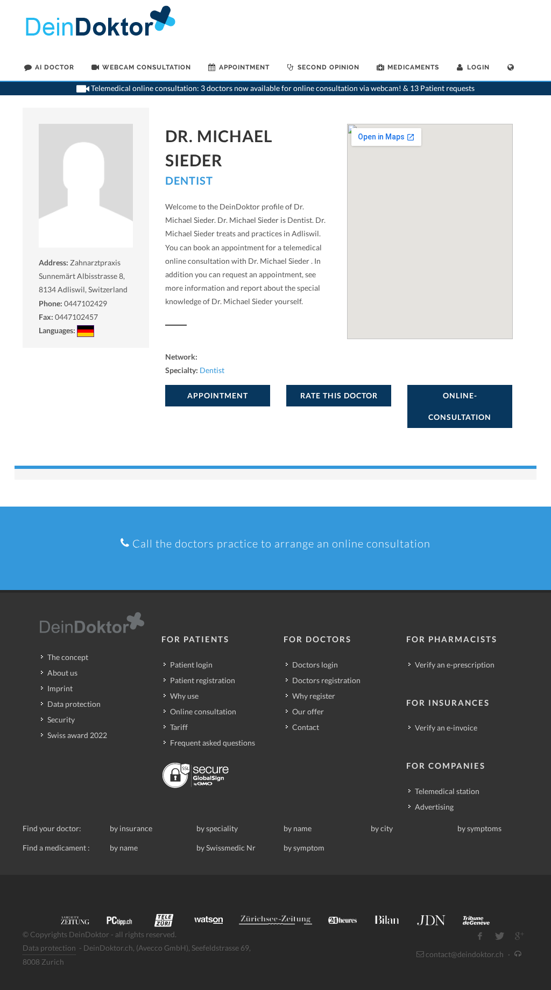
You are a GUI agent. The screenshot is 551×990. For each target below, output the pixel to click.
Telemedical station (447, 791)
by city (382, 828)
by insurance (131, 828)
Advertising (434, 806)
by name (298, 828)
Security (61, 719)
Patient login (191, 664)
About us (62, 672)
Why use (184, 695)
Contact (305, 727)
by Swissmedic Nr (226, 847)
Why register (313, 695)
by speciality (217, 828)
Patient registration (202, 680)
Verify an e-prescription (455, 664)
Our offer (308, 711)
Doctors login (315, 664)
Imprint (60, 688)
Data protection (74, 703)
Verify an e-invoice (446, 727)
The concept (67, 657)
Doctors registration (326, 680)
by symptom (304, 847)
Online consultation (203, 711)
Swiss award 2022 (77, 735)
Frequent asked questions (212, 742)
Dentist (189, 180)
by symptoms (479, 828)
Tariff (179, 727)
